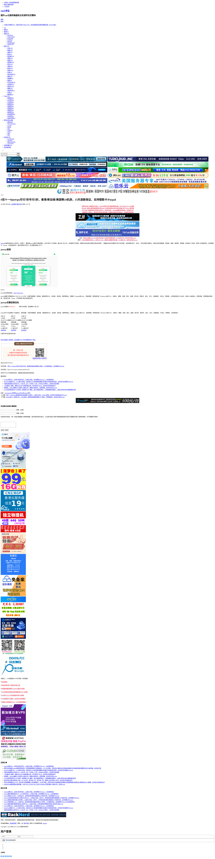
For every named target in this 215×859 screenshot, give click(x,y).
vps (5, 27)
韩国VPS (10, 50)
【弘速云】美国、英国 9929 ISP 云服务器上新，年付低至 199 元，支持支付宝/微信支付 (30, 385)
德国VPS (10, 58)
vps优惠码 (13, 204)
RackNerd (10, 35)
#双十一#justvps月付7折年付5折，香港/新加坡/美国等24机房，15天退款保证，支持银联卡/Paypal (35, 366)
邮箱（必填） (21, 413)
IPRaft (9, 127)
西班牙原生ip (11, 118)
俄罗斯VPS (10, 62)
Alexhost (9, 140)
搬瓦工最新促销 (8, 4)
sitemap (45, 823)
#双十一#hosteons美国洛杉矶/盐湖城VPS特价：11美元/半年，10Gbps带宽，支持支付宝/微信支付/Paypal (36, 395)
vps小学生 (5, 11)
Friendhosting (11, 43)
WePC (9, 132)
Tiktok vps (7, 96)
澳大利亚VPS (11, 74)
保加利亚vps (11, 90)
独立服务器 (7, 147)
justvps (2, 243)
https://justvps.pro (18, 293)
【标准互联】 (13, 823)
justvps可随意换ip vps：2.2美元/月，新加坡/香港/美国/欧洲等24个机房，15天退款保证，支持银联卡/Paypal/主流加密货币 (39, 802)
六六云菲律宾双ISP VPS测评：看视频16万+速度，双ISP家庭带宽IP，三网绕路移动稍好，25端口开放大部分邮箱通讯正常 (40, 389)
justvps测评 (27, 393)
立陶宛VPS (10, 84)
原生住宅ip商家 (8, 120)
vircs (8, 135)
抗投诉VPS (7, 137)
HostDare (10, 39)
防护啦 (26, 823)
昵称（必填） (21, 410)
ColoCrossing (11, 36)
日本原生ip (10, 102)
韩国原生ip (10, 104)
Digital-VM (10, 44)
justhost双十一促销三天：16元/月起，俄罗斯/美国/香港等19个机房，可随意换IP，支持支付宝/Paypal (35, 397)
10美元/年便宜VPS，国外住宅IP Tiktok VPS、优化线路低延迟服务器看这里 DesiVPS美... (30, 24)
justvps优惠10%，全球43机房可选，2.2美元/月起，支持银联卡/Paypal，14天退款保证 (29, 379)
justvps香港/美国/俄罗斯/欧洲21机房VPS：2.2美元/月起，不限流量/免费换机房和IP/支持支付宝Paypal (33, 804)
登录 (2, 21)
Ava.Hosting (10, 139)
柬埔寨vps (10, 78)
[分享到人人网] (7, 856)
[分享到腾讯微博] (5, 856)
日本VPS (10, 48)
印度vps (9, 72)
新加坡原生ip (11, 114)
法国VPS (10, 66)
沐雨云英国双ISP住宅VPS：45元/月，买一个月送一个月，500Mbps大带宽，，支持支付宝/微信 (31, 383)
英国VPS (10, 60)
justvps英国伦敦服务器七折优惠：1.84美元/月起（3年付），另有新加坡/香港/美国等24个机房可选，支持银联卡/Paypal (38, 800)
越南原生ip (10, 112)
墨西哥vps (10, 94)
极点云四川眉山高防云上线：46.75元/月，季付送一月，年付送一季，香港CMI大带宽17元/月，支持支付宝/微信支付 (38, 780)
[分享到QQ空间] (1, 856)
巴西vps (9, 92)
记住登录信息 (12, 840)
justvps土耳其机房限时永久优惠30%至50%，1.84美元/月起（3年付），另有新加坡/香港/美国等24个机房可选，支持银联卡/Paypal (41, 798)
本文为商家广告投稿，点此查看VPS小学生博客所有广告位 (18, 340)
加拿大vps (10, 70)
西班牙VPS (10, 86)
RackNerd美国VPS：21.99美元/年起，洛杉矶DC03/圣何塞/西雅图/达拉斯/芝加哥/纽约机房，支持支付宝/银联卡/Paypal (38, 381)
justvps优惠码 (12, 393)
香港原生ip (10, 98)
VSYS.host (10, 143)
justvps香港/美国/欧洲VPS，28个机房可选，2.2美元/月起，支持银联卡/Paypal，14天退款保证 (31, 794)
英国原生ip (10, 108)
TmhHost (9, 130)
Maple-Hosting (11, 142)
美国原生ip (10, 106)
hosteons (9, 41)
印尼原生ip (10, 116)
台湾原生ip (10, 100)
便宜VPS (6, 33)
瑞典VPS (10, 88)
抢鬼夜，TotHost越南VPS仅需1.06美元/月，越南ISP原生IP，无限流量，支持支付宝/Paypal (30, 387)
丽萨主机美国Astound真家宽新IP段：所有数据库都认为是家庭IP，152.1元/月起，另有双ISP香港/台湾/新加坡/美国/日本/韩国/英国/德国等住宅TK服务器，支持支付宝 (52, 768)
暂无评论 (19, 204)
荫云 (8, 133)
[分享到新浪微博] (3, 856)
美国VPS (10, 52)
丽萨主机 (10, 122)
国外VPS (6, 46)
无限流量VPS (8, 145)
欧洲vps (9, 54)
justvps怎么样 (20, 393)
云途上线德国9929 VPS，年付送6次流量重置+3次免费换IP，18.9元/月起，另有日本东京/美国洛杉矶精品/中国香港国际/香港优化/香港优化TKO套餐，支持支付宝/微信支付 (54, 782)
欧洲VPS (10, 68)
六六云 (9, 125)
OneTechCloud (11, 123)
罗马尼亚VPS (11, 82)
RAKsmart (10, 38)
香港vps (6, 31)
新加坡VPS (10, 56)
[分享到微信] (9, 856)
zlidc (8, 129)
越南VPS (10, 76)
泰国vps (9, 80)
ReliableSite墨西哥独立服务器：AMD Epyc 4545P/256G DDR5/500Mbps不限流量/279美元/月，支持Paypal (34, 784)
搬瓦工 (6, 29)
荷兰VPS (10, 64)
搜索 (2, 19)
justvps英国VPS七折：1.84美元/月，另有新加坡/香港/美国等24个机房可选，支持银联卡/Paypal (31, 796)
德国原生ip (10, 110)
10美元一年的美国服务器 (11, 2)
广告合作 (6, 6)
